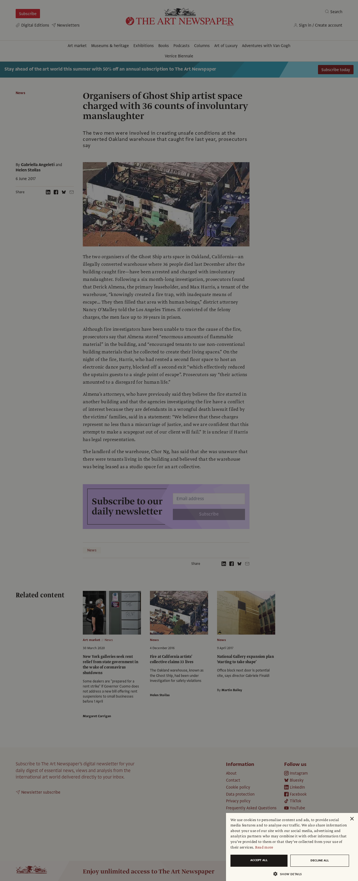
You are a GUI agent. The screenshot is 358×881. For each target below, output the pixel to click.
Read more (264, 847)
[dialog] (292, 847)
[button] (289, 873)
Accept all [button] (259, 860)
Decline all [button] (319, 860)
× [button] (352, 819)
